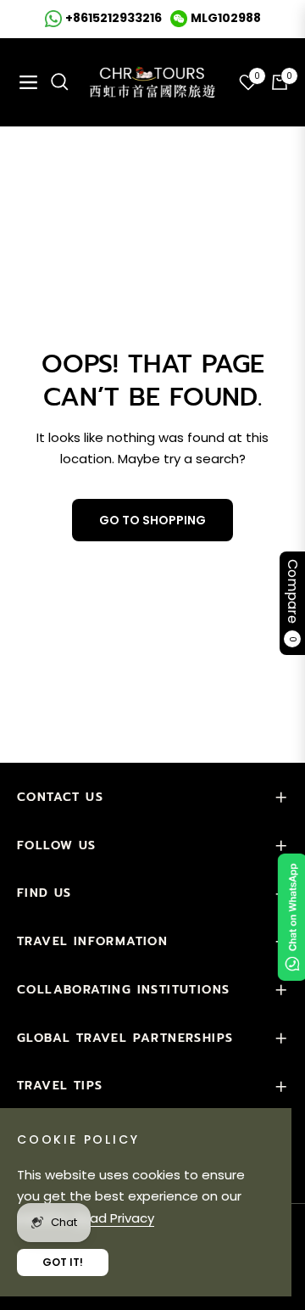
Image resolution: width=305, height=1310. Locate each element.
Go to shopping (152, 520)
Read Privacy (114, 1218)
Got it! (62, 1262)
